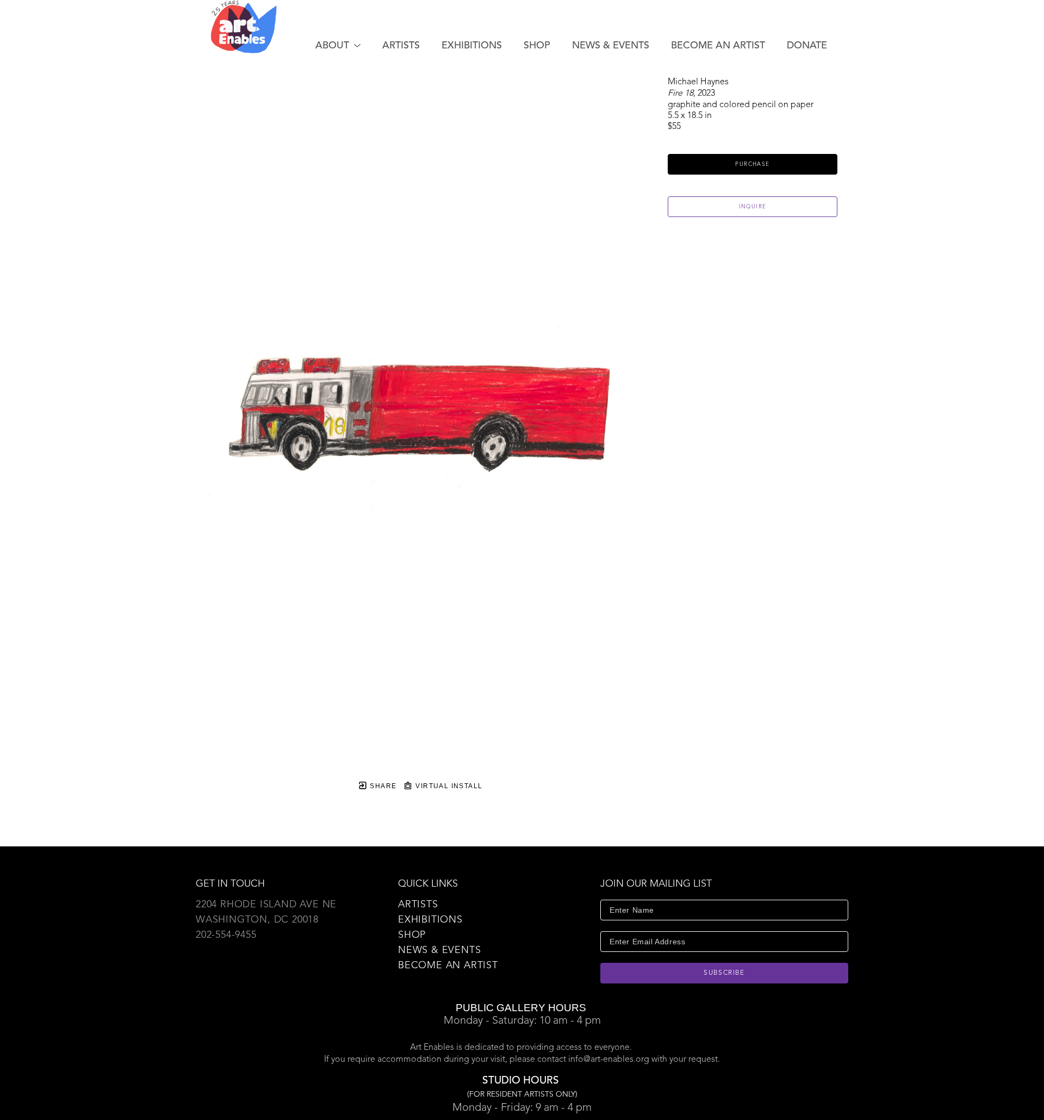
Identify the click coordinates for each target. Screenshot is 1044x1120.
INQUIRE (753, 206)
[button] (338, 45)
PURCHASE (752, 164)
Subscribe (724, 973)
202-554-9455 (226, 935)
